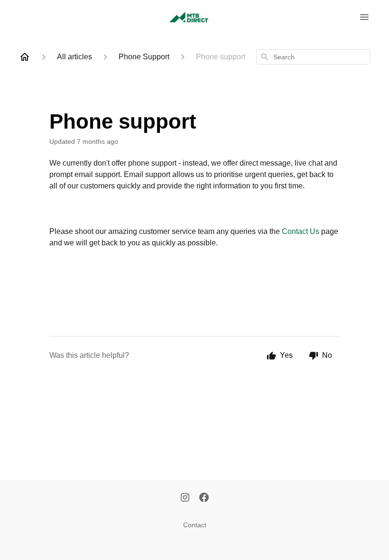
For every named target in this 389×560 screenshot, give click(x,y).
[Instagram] (185, 498)
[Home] (24, 57)
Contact (194, 525)
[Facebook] (204, 498)
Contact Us (300, 231)
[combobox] (313, 57)
